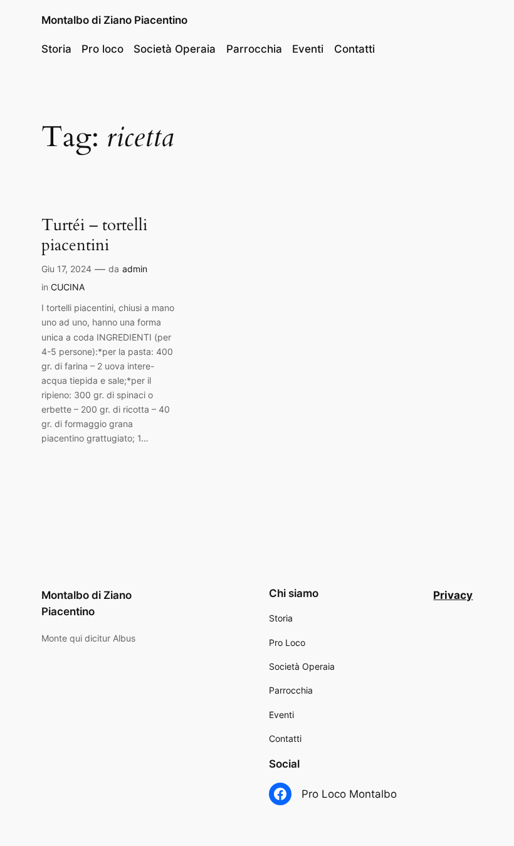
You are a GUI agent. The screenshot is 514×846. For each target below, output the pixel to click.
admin (134, 268)
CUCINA (68, 287)
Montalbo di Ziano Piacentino (114, 20)
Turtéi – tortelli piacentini (94, 235)
